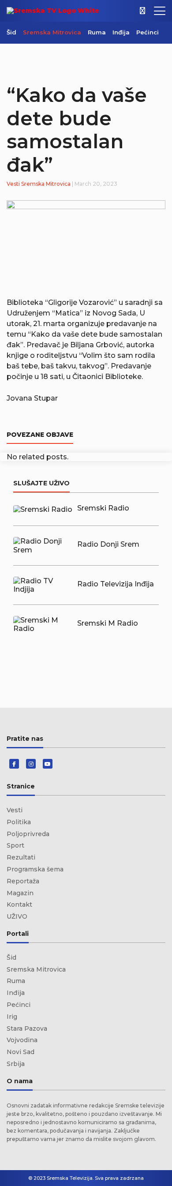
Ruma (97, 32)
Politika (19, 822)
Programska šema (35, 869)
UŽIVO (17, 916)
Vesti (13, 183)
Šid (11, 32)
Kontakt (19, 904)
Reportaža (23, 881)
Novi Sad (20, 1052)
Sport (15, 845)
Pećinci (147, 32)
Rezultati (21, 857)
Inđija (121, 32)
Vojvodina (22, 1040)
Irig (12, 1017)
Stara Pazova (27, 1028)
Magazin (20, 893)
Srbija (16, 1064)
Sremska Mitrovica (52, 32)
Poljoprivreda (28, 834)
